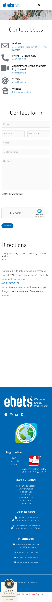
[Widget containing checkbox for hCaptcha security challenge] (23, 212)
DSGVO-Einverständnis (13, 194)
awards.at (26, 495)
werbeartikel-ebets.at (26, 486)
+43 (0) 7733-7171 (10, 283)
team (3, 260)
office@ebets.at (19, 73)
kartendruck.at (26, 498)
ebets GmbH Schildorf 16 (27, 545)
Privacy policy (14, 461)
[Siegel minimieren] (15, 583)
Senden (7, 226)
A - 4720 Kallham (27, 548)
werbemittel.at (26, 489)
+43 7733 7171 (19, 59)
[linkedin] (22, 415)
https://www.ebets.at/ (22, 92)
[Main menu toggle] (45, 5)
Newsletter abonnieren (27, 563)
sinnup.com (26, 504)
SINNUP (33, 583)
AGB (14, 458)
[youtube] (16, 415)
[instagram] (11, 415)
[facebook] (6, 415)
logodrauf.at (26, 501)
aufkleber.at (26, 492)
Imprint (14, 464)
